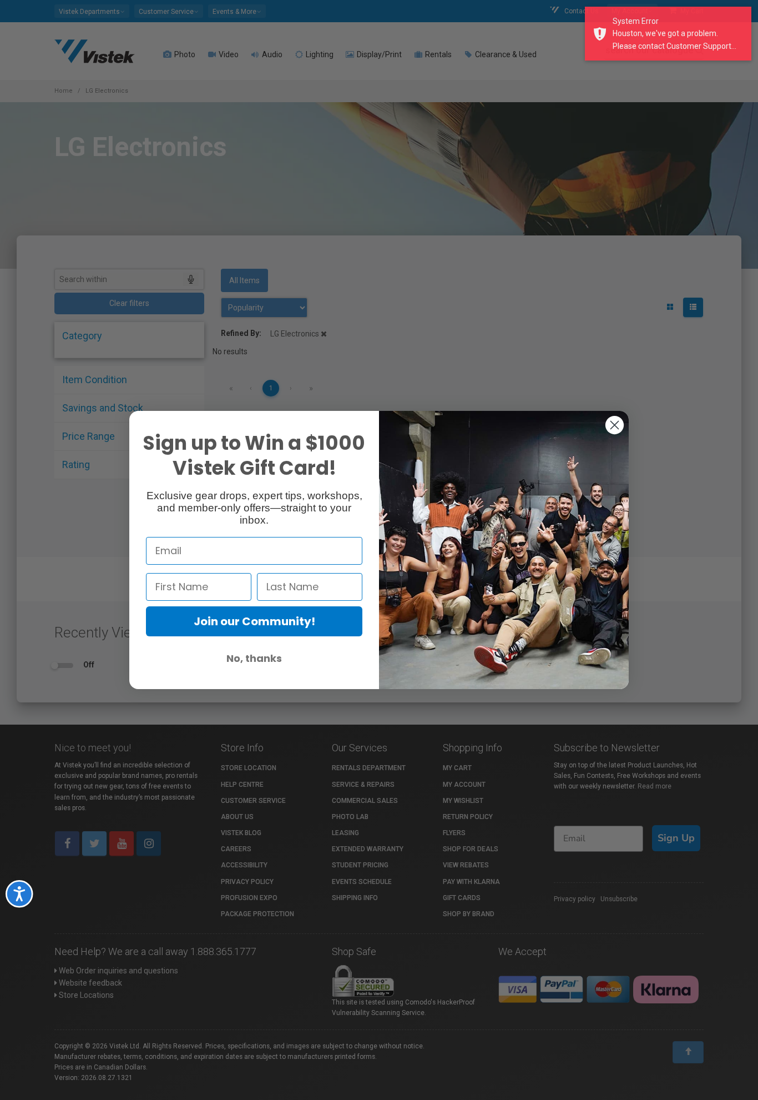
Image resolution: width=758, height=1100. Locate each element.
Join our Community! (254, 621)
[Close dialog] (614, 425)
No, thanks (254, 658)
